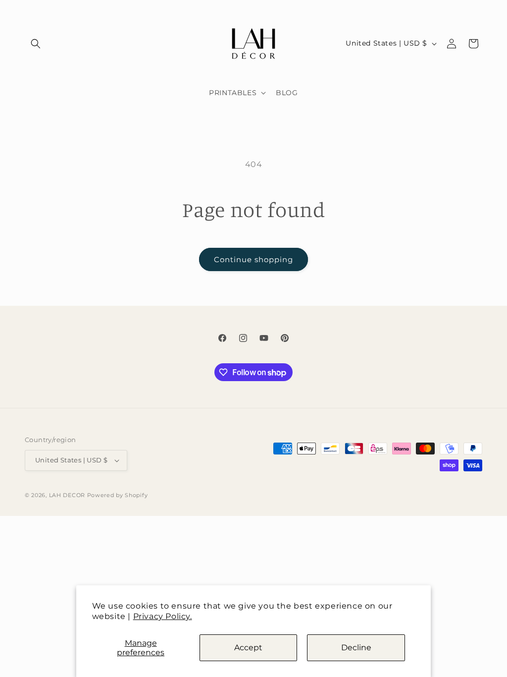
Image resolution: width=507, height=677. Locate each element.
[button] (36, 44)
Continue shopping (253, 259)
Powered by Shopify (117, 495)
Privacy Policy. (162, 616)
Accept (248, 647)
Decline (356, 647)
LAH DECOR (67, 495)
